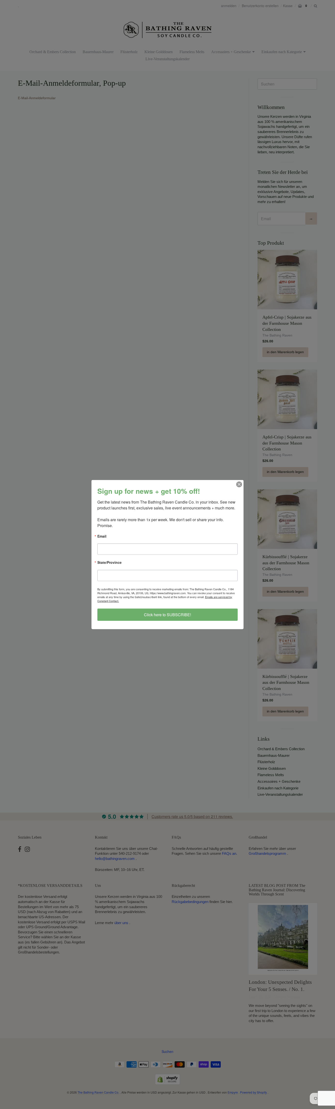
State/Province (109, 563)
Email (101, 536)
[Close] (239, 484)
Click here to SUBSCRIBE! (167, 614)
